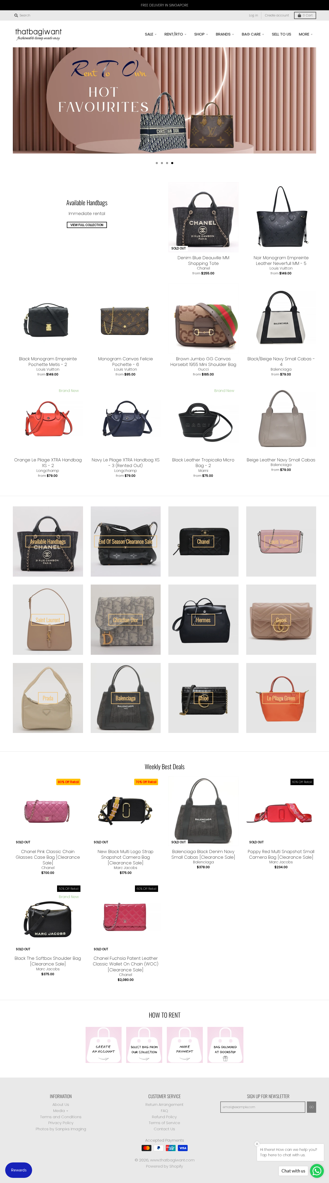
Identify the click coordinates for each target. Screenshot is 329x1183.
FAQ (164, 1110)
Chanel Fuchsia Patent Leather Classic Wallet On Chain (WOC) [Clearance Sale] (125, 964)
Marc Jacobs (125, 867)
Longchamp (47, 470)
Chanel (203, 268)
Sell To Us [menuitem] (281, 34)
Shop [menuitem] (199, 34)
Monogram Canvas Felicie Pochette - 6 (125, 362)
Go (311, 1107)
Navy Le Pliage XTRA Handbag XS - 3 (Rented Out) (126, 463)
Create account (277, 15)
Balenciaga (281, 369)
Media (59, 1110)
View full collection (86, 225)
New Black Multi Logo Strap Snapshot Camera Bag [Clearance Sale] (125, 857)
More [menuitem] (304, 34)
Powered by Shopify (164, 1166)
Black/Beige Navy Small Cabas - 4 (281, 362)
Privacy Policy (61, 1122)
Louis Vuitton (281, 268)
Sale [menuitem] (149, 34)
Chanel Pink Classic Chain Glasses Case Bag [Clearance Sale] (48, 857)
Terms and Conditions (60, 1116)
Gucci (203, 369)
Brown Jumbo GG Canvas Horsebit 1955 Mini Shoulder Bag (203, 362)
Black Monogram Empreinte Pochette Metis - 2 (48, 362)
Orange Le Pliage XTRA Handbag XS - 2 (48, 463)
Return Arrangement (164, 1104)
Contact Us (164, 1129)
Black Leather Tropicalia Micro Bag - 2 (203, 463)
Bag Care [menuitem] (251, 34)
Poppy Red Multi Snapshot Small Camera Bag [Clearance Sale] (281, 854)
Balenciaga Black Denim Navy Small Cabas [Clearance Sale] (203, 854)
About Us (60, 1104)
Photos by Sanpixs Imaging (61, 1129)
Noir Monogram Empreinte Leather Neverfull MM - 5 (281, 260)
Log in (253, 15)
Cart (308, 15)
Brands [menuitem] (223, 34)
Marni (203, 470)
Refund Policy (164, 1116)
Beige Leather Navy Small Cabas (281, 460)
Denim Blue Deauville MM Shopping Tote (203, 260)
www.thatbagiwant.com (172, 1160)
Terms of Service (164, 1122)
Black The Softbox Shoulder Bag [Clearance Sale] (48, 961)
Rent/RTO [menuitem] (173, 34)
